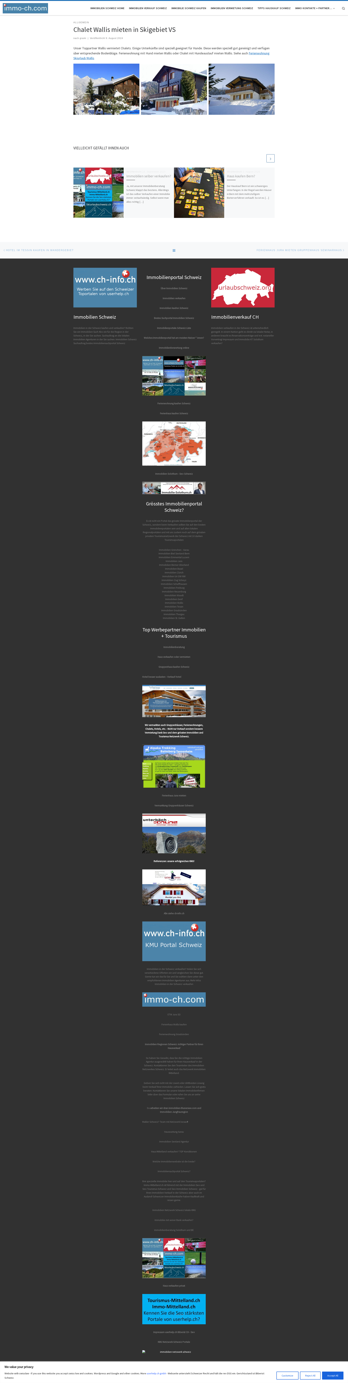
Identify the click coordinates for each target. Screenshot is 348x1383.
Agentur (185, 1141)
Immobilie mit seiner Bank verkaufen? (174, 1220)
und (199, 1108)
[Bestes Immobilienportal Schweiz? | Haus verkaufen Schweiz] (25, 7)
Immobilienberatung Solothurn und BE (174, 1230)
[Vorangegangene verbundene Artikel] (262, 158)
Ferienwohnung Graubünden (174, 1034)
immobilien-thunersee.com (183, 1108)
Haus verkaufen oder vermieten (174, 656)
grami (83, 38)
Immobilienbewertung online (174, 347)
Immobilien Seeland (169, 1141)
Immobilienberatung (174, 647)
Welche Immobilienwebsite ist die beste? (174, 1161)
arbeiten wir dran (159, 1108)
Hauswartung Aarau (174, 1131)
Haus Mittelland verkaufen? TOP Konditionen (174, 1151)
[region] (174, 1372)
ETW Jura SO (174, 1014)
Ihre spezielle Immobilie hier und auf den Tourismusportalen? (174, 1181)
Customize (287, 1375)
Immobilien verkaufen (174, 298)
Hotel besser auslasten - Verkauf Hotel (161, 676)
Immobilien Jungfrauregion (174, 1111)
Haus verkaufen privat (174, 1285)
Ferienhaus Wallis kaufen (174, 1024)
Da (148, 1108)
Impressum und (231, 339)
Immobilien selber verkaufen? (148, 176)
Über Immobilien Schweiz (174, 288)
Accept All (332, 1375)
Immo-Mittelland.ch (153, 1185)
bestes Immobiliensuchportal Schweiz (105, 343)
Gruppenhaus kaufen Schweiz (174, 666)
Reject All (310, 1375)
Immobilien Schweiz (174, 1098)
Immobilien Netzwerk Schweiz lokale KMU (174, 1210)
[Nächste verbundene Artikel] (270, 158)
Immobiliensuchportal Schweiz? (174, 1171)
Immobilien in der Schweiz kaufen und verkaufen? (99, 328)
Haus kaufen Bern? (241, 176)
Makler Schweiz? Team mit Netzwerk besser (164, 1121)
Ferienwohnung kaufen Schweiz (174, 403)
